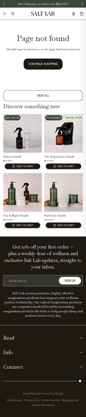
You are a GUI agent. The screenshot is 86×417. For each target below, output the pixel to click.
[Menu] (4, 13)
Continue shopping (43, 64)
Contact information (43, 405)
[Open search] (13, 14)
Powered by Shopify (52, 393)
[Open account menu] (74, 14)
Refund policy (14, 400)
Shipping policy (70, 400)
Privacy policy (32, 400)
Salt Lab (35, 393)
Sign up (69, 280)
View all (43, 95)
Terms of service (51, 400)
